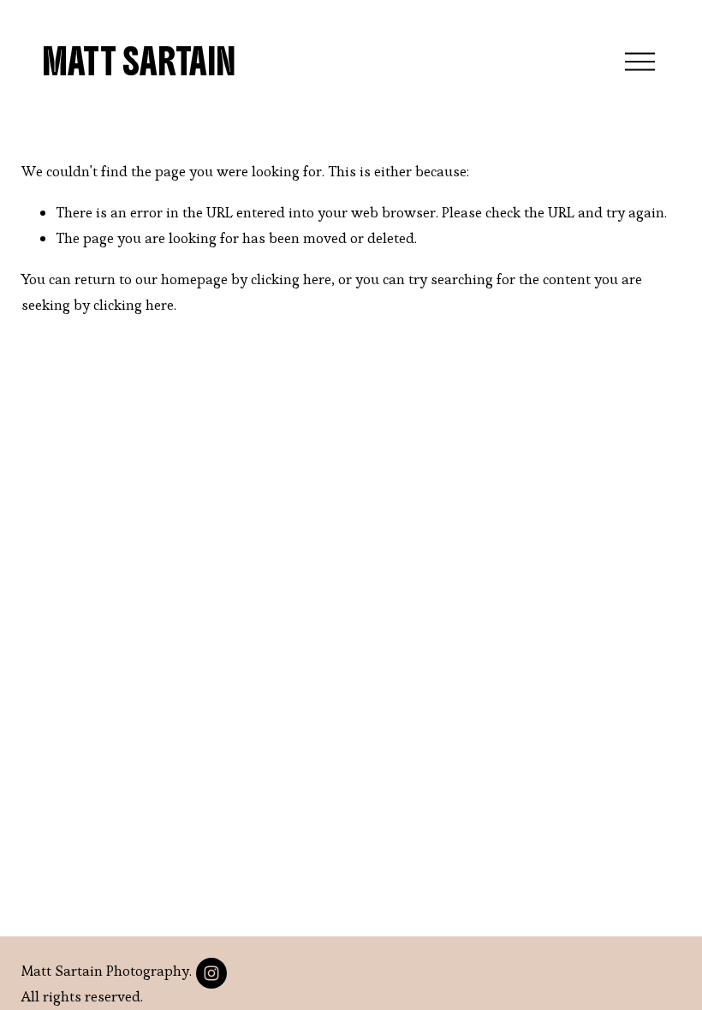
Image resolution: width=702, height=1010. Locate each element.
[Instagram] (211, 973)
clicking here (291, 279)
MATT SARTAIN (138, 62)
